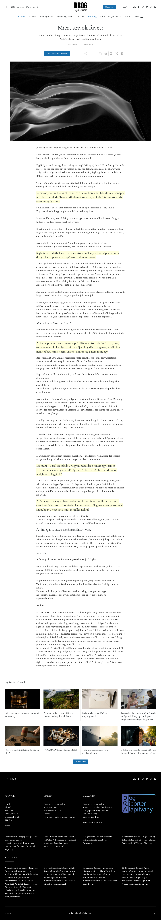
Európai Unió (56, 836)
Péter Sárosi (88, 44)
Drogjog (21, 836)
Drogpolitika (89, 836)
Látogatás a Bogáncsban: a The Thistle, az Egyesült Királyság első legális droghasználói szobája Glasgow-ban (138, 716)
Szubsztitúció (128, 843)
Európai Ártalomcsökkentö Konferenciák (59, 879)
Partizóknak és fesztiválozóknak (20, 846)
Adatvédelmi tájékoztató (80, 913)
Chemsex (148, 843)
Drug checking (148, 836)
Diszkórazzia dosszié (15, 890)
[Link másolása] (100, 53)
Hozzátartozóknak (13, 843)
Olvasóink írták (12, 817)
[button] (6, 7)
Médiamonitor (89, 874)
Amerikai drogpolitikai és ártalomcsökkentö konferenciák (20, 879)
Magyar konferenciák (93, 871)
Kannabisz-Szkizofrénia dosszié (98, 868)
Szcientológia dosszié (144, 871)
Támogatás (109, 7)
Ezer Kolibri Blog (91, 817)
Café (102, 16)
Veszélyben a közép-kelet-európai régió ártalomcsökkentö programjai (136, 877)
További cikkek (80, 762)
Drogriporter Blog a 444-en (95, 810)
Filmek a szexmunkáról (55, 884)
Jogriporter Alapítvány (93, 804)
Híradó (71, 874)
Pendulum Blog (90, 813)
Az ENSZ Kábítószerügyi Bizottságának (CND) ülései (22, 885)
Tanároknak (28, 843)
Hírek (7, 804)
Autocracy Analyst (91, 807)
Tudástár (79, 16)
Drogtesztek (31, 836)
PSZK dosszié (128, 868)
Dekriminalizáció (104, 836)
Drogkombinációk (13, 839)
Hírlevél (124, 7)
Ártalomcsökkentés (131, 836)
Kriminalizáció (90, 839)
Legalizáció (103, 839)
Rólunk (128, 16)
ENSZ (47, 836)
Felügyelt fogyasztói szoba (134, 839)
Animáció (9, 884)
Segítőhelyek (114, 16)
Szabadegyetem (64, 16)
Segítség (9, 849)
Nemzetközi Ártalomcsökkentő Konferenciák (98, 879)
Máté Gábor (109, 871)
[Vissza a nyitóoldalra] (80, 7)
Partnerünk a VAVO (92, 822)
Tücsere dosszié (129, 874)
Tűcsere (139, 843)
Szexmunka (60, 846)
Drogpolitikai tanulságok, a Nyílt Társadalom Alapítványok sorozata (60, 869)
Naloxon (151, 839)
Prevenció (87, 843)
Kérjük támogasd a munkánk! (57, 53)
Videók (32, 16)
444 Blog (92, 16)
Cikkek (22, 16)
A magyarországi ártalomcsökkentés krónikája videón (22, 873)
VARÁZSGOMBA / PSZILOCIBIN (60, 749)
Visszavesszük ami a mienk (135, 884)
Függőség (59, 839)
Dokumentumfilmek (58, 874)
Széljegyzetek (46, 16)
